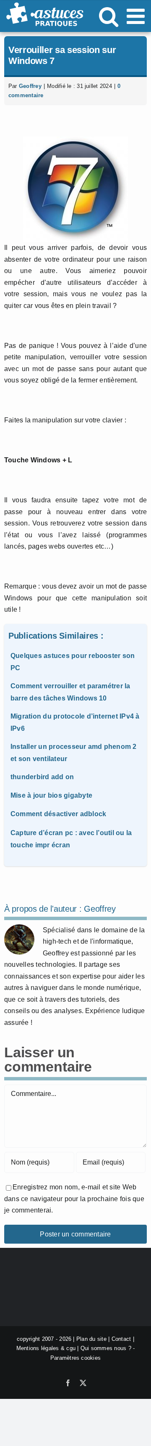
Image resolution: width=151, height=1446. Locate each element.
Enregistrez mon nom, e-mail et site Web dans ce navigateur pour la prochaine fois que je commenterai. (74, 1198)
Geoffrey (30, 86)
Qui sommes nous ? (106, 1348)
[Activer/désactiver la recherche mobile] (108, 16)
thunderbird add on (42, 776)
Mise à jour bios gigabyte (51, 795)
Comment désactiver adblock (58, 813)
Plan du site (91, 1339)
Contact (121, 1339)
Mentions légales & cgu (46, 1348)
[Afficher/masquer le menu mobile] (137, 16)
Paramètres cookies (75, 1358)
